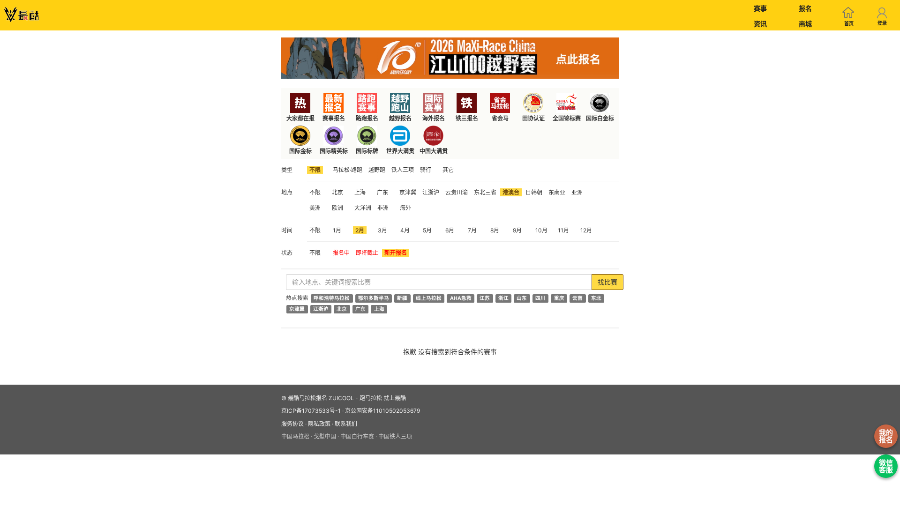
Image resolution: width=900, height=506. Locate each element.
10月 (541, 230)
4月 (405, 230)
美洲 (315, 207)
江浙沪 (430, 192)
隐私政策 (319, 423)
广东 (382, 192)
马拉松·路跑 (347, 169)
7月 (472, 230)
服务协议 (292, 423)
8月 (494, 230)
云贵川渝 (456, 192)
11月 (563, 230)
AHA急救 (461, 298)
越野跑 (376, 169)
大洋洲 (362, 207)
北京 (337, 192)
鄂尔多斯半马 (373, 298)
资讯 (760, 24)
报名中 (341, 252)
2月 (359, 230)
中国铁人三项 (395, 436)
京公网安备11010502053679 (382, 410)
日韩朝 (533, 192)
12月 (586, 230)
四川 (540, 298)
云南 (577, 298)
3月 (382, 230)
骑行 (425, 169)
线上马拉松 (429, 298)
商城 (805, 24)
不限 (315, 169)
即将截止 (367, 252)
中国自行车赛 (357, 436)
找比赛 (607, 282)
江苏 (485, 298)
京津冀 (407, 192)
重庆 (559, 298)
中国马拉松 (295, 436)
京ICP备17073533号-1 (311, 410)
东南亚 (556, 192)
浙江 (503, 298)
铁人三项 (402, 169)
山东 (522, 298)
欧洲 (337, 207)
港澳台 (510, 192)
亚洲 (577, 192)
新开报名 (395, 252)
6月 (449, 230)
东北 (596, 298)
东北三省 (485, 192)
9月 (517, 230)
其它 (448, 169)
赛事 (760, 8)
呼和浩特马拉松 (332, 298)
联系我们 (346, 423)
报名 (805, 8)
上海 (360, 192)
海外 (405, 207)
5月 (427, 230)
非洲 (383, 207)
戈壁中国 (325, 436)
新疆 (402, 298)
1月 (337, 230)
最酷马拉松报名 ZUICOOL (321, 398)
